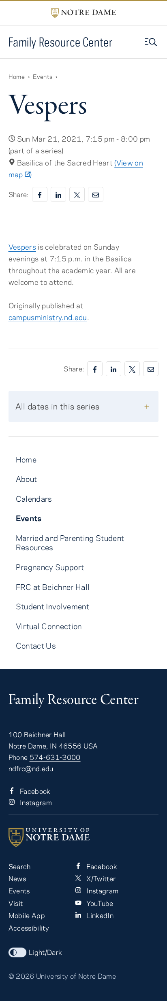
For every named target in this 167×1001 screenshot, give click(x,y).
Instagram (35, 802)
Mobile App (27, 915)
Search (20, 866)
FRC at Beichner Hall (53, 587)
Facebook (34, 791)
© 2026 (21, 975)
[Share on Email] (95, 194)
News (17, 878)
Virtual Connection (49, 626)
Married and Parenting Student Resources (70, 542)
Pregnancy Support (50, 567)
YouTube (99, 903)
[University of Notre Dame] (84, 837)
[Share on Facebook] (39, 194)
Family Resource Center (61, 42)
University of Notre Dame (76, 975)
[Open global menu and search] (151, 42)
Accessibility (29, 927)
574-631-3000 (55, 757)
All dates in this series (57, 406)
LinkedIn (99, 915)
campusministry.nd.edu (48, 317)
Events (42, 76)
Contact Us (36, 645)
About (26, 479)
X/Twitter (100, 878)
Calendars (34, 499)
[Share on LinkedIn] (58, 194)
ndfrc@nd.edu (31, 768)
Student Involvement (52, 606)
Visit (16, 903)
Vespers (22, 247)
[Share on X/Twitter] (77, 194)
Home (17, 76)
